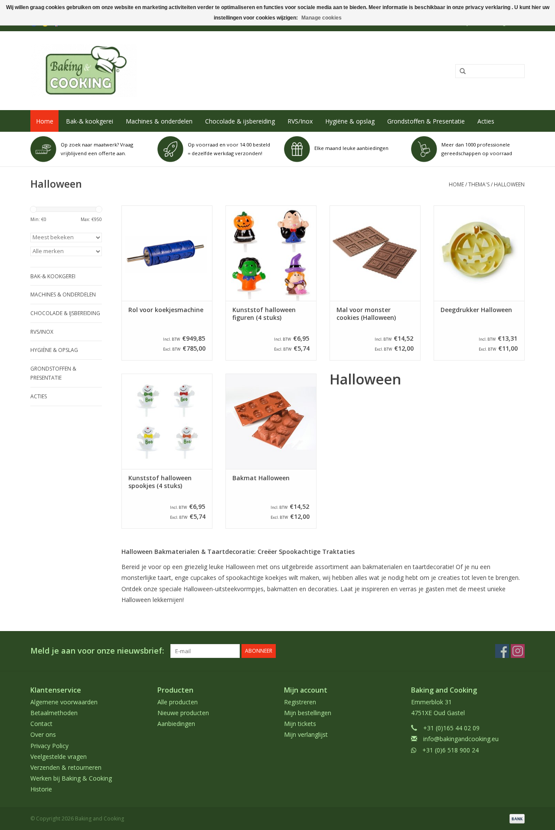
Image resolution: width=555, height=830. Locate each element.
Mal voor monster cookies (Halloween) (366, 314)
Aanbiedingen (176, 723)
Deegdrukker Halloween (476, 310)
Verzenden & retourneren (65, 767)
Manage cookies (321, 18)
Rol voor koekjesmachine (165, 310)
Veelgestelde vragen (58, 756)
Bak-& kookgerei (89, 121)
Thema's (479, 184)
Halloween (509, 184)
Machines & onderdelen (159, 121)
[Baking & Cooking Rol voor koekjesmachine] (166, 253)
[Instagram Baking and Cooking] (518, 651)
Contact (41, 723)
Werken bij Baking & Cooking (71, 778)
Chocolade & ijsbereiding (240, 121)
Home (44, 121)
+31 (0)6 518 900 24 (450, 750)
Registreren (300, 702)
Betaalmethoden (54, 713)
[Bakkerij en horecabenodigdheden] (176, 70)
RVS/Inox (300, 121)
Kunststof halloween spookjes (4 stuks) (160, 482)
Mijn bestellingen (307, 713)
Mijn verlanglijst (306, 734)
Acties (485, 121)
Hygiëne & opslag (350, 121)
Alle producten (177, 702)
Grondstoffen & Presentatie (426, 121)
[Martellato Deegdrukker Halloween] (479, 253)
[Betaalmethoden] (515, 818)
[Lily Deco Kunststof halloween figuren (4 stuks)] (271, 253)
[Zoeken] (459, 71)
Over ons (43, 734)
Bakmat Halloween (261, 478)
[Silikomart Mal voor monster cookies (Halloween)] (375, 253)
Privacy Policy (49, 746)
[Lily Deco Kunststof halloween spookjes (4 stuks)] (166, 421)
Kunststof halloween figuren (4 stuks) (264, 314)
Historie (41, 789)
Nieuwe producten (183, 713)
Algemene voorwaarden (64, 702)
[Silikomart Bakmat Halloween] (271, 421)
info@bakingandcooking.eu (461, 739)
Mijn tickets (300, 723)
